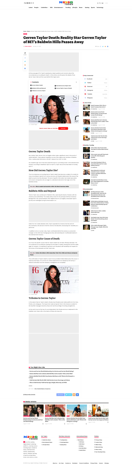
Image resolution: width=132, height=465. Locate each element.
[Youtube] (96, 94)
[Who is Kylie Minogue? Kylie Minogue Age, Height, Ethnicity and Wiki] (86, 227)
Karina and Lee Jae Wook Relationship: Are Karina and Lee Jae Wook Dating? (52, 371)
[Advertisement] (66, 19)
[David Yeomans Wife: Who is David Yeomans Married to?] (86, 107)
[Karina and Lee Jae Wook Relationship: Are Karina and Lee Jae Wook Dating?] (86, 113)
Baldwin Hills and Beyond (39, 88)
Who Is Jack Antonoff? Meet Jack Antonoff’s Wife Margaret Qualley (99, 156)
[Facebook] (24, 3)
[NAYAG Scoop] (66, 3)
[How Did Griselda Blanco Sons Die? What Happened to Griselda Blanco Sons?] (86, 181)
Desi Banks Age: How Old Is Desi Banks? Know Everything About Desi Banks (99, 219)
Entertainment (95, 198)
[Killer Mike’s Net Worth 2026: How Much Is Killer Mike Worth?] (86, 149)
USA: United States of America (42, 388)
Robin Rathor (28, 46)
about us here (33, 457)
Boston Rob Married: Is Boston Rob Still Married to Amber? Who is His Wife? (51, 373)
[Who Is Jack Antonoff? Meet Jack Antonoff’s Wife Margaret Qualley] (86, 156)
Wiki (93, 133)
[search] (100, 3)
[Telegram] (33, 3)
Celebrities (94, 108)
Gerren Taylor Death (37, 85)
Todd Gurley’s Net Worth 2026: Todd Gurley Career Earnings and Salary (50, 380)
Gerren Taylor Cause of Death (64, 88)
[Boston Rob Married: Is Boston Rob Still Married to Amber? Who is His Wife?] (86, 121)
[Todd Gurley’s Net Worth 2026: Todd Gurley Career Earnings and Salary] (86, 137)
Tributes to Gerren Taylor (39, 90)
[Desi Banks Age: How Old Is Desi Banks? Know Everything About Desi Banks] (86, 219)
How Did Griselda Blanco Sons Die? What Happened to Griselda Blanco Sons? (99, 181)
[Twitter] (26, 3)
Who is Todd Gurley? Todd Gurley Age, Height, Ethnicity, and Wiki (48, 382)
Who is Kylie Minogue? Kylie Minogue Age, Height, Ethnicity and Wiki (99, 227)
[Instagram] (31, 3)
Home (24, 31)
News (28, 31)
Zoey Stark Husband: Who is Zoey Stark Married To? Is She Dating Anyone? (99, 164)
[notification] (98, 3)
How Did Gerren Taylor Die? (63, 85)
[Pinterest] (30, 3)
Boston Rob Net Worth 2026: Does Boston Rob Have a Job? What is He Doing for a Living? (99, 129)
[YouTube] (28, 3)
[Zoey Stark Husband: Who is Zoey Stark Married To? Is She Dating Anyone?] (86, 164)
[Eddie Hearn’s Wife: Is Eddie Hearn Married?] (86, 212)
